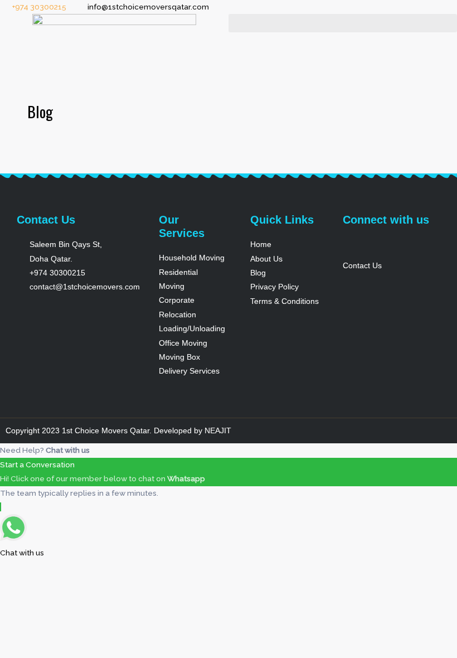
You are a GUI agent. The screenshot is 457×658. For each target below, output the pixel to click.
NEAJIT (218, 431)
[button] (343, 23)
